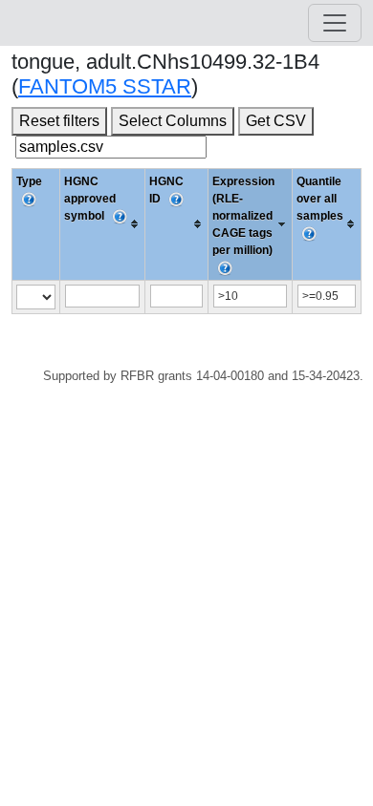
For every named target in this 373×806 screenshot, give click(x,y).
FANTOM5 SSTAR (104, 86)
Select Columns (173, 121)
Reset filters (59, 121)
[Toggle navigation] (335, 23)
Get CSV (276, 121)
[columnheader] (102, 224)
